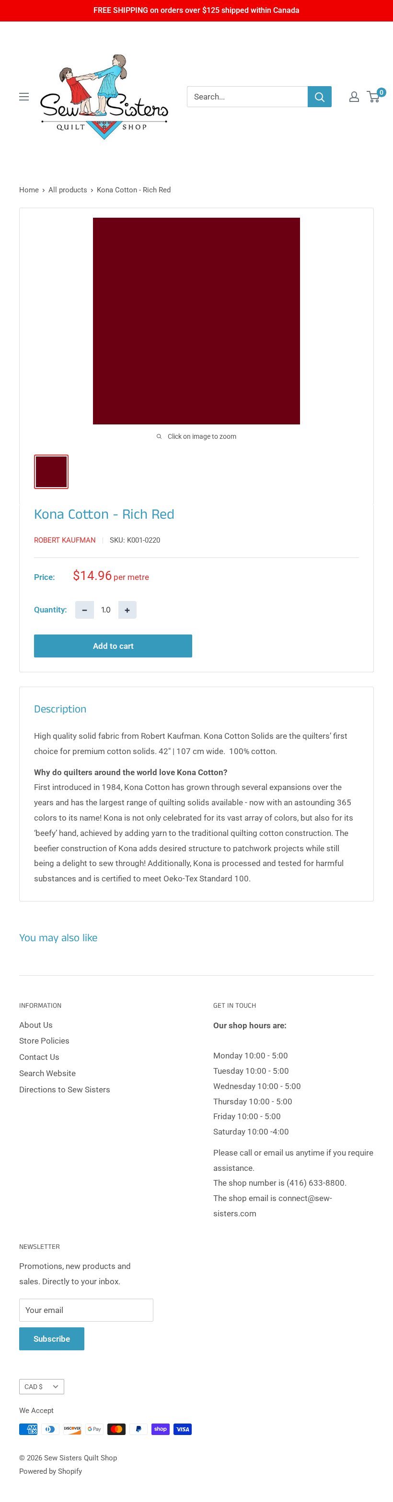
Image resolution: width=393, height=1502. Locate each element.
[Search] (320, 96)
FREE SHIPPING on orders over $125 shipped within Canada (196, 10)
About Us (36, 1025)
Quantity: (50, 609)
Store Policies (44, 1041)
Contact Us (39, 1057)
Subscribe (52, 1339)
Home (29, 190)
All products (67, 190)
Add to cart (113, 646)
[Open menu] (24, 96)
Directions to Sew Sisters (64, 1089)
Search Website (47, 1073)
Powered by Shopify (50, 1471)
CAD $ (33, 1387)
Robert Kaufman (65, 540)
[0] (374, 96)
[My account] (354, 96)
